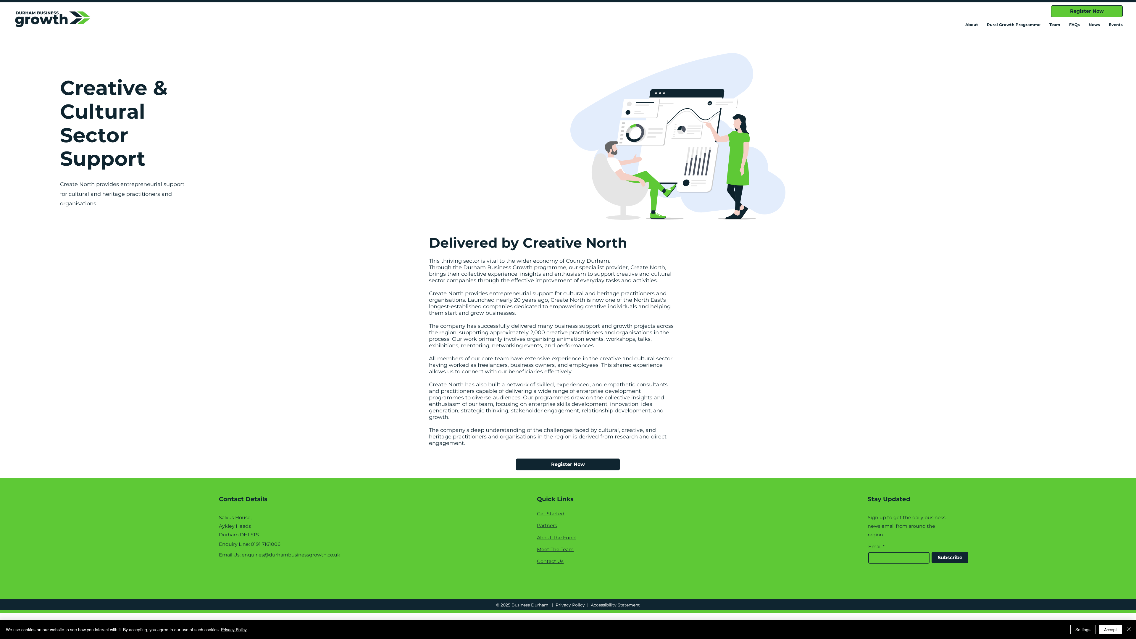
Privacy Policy (570, 605)
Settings (1082, 629)
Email (875, 546)
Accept (1110, 629)
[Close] (1128, 629)
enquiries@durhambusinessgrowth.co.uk (291, 555)
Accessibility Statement (615, 605)
